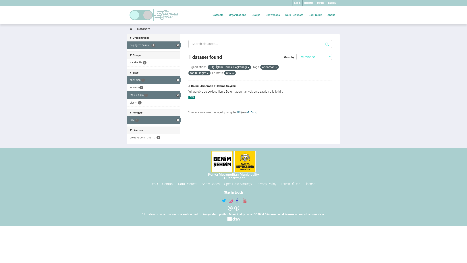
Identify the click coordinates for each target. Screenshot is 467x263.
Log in (297, 2)
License (309, 184)
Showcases (273, 15)
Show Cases (211, 184)
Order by (289, 57)
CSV (192, 97)
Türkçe (320, 2)
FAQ (155, 184)
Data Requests (294, 15)
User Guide (315, 15)
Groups (256, 15)
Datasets (218, 15)
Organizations (237, 15)
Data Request (187, 184)
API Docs (251, 112)
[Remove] (248, 67)
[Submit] (327, 44)
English (332, 2)
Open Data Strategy (238, 184)
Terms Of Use (290, 184)
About (331, 15)
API (239, 112)
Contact (168, 184)
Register (308, 2)
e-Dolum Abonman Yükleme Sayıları (212, 86)
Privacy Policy (266, 184)
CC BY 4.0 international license (274, 214)
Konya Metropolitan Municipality (223, 214)
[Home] (131, 29)
